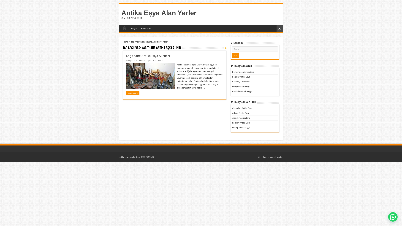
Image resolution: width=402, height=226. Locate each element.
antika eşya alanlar (127, 157)
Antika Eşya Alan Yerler (159, 13)
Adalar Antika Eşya (240, 113)
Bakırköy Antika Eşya (241, 82)
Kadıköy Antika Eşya (241, 123)
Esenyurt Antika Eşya (241, 86)
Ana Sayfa (125, 28)
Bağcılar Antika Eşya (241, 77)
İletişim (134, 28)
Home (125, 42)
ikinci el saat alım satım (273, 157)
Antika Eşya (146, 60)
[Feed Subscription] (225, 48)
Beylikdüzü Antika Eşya (242, 91)
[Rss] (259, 157)
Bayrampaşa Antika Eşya (243, 72)
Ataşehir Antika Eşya (241, 118)
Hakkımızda (146, 28)
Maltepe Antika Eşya (241, 127)
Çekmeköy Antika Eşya (242, 108)
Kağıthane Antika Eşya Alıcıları (148, 56)
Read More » (133, 93)
